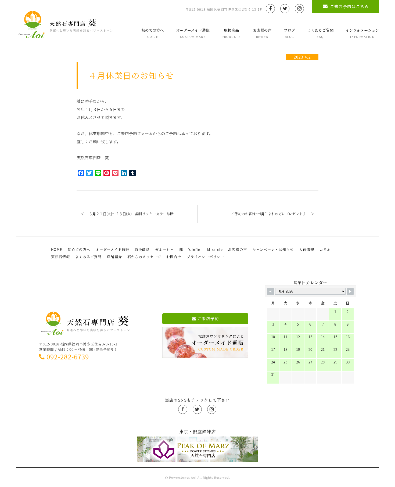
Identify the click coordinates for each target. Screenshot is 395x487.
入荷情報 (306, 249)
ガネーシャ (164, 249)
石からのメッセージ (144, 256)
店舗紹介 (114, 256)
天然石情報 (60, 256)
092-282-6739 (67, 357)
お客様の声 (262, 33)
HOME (56, 249)
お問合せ (173, 256)
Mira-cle (215, 249)
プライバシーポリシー (205, 256)
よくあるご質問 (320, 33)
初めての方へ (152, 33)
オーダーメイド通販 (193, 33)
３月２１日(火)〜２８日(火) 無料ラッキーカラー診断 (127, 213)
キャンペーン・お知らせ (273, 249)
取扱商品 (231, 33)
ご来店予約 (208, 319)
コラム (325, 249)
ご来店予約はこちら (349, 6)
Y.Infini (195, 249)
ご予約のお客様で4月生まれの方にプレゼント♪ (272, 213)
